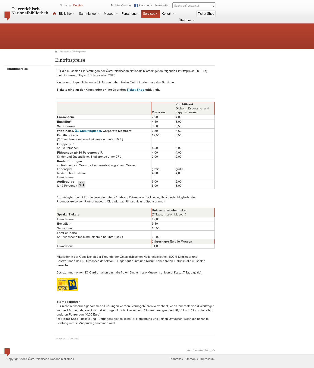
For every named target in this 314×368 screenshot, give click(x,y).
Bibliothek (65, 13)
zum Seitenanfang (199, 350)
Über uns (185, 20)
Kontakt (167, 13)
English (78, 5)
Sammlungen (88, 13)
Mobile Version (121, 5)
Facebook (145, 5)
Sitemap (190, 359)
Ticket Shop (206, 13)
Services (149, 13)
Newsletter (162, 5)
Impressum (207, 359)
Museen (109, 13)
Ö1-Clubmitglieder (88, 130)
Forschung (129, 13)
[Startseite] (54, 13)
